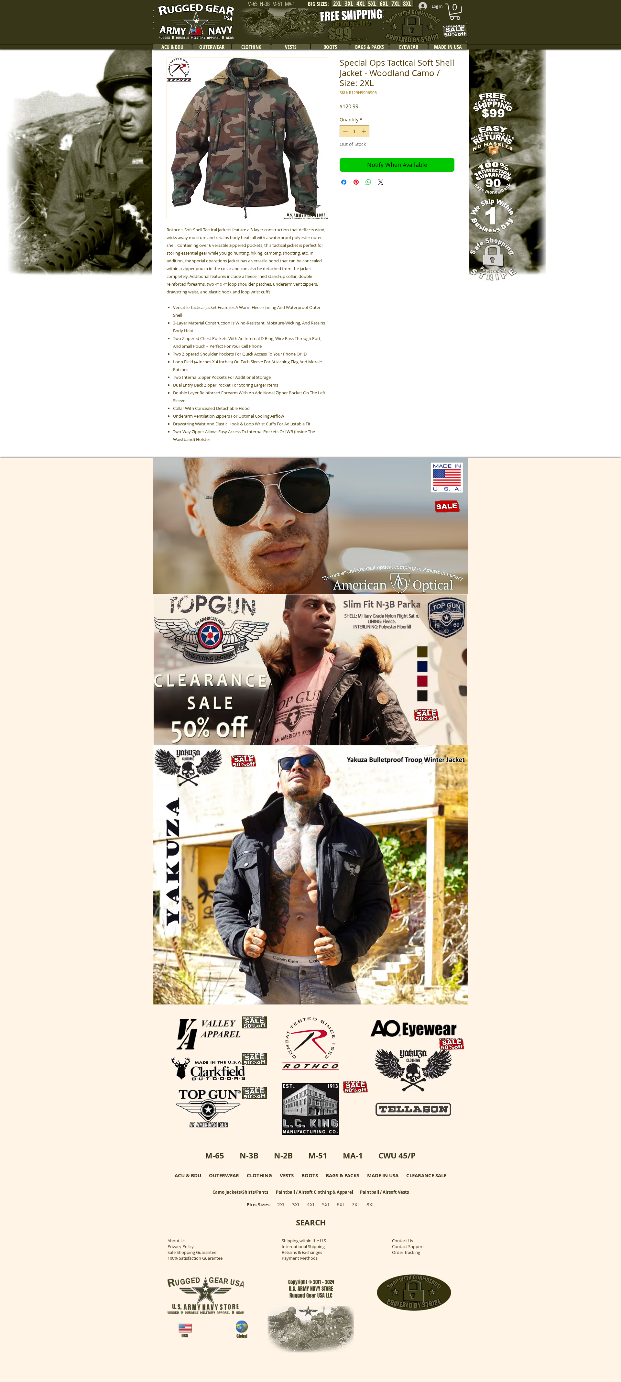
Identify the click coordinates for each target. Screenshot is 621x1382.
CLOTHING (259, 1175)
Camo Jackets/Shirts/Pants (240, 1192)
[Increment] (364, 131)
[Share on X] (381, 182)
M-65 (214, 1155)
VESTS (287, 1175)
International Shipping (303, 1246)
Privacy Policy (181, 1246)
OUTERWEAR (224, 1175)
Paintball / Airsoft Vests (384, 1192)
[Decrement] (345, 131)
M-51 (317, 1155)
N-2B (283, 1155)
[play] (454, 588)
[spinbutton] (354, 131)
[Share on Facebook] (344, 182)
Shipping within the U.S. (304, 1241)
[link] (455, 12)
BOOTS (309, 1175)
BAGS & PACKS (342, 1175)
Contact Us (402, 1241)
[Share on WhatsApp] (368, 182)
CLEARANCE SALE (426, 1175)
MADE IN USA (382, 1175)
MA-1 (353, 1155)
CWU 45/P (397, 1155)
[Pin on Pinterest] (356, 182)
